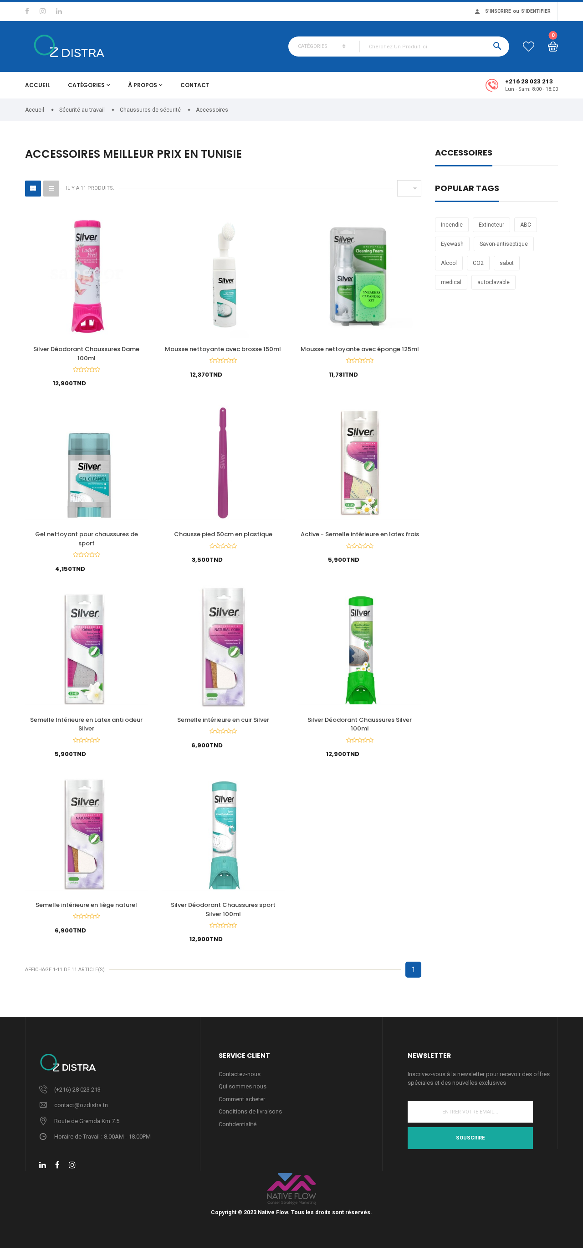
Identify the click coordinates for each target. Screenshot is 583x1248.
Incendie (452, 225)
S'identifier (536, 11)
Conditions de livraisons (250, 1111)
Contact (195, 85)
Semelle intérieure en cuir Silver (223, 719)
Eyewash (452, 244)
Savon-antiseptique (504, 244)
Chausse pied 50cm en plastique (223, 534)
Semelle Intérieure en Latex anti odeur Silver (86, 724)
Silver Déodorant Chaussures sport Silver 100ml (223, 909)
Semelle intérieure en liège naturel (86, 905)
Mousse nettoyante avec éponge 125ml (360, 349)
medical (451, 282)
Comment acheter (242, 1099)
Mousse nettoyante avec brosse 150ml (223, 349)
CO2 (478, 263)
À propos (142, 85)
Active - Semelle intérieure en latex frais (360, 534)
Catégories (86, 85)
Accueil (37, 85)
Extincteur (491, 225)
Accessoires (463, 153)
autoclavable (493, 282)
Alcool (449, 263)
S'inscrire (498, 11)
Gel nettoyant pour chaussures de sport (86, 539)
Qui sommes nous (242, 1086)
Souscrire (470, 1138)
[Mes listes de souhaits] (528, 46)
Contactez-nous (240, 1074)
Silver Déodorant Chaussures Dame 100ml (86, 353)
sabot (507, 263)
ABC (525, 225)
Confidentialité (237, 1124)
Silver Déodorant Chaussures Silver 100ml (359, 724)
